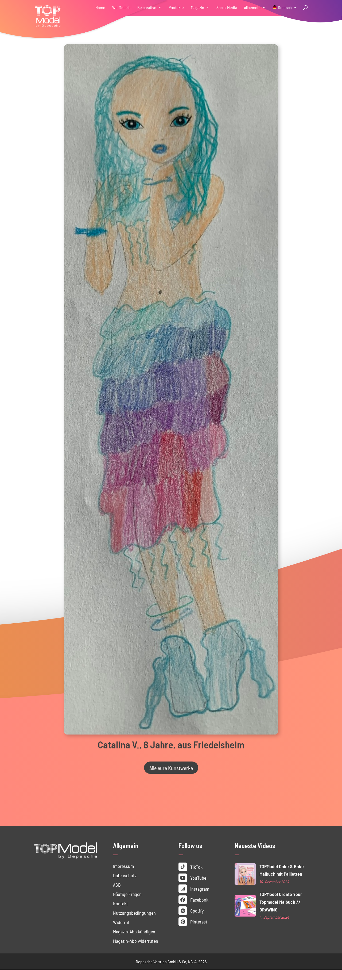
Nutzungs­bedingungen (134, 913)
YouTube (197, 878)
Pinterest (198, 921)
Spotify (196, 910)
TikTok (196, 867)
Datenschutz (125, 875)
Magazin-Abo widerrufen (135, 941)
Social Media (226, 7)
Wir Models (121, 7)
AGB (117, 885)
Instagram (199, 889)
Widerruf (121, 922)
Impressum (123, 866)
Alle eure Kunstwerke (171, 767)
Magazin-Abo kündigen (134, 931)
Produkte (176, 7)
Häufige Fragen (127, 894)
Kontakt (120, 903)
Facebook (198, 899)
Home (100, 7)
